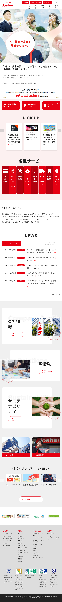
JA (56, 2)
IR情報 (20, 531)
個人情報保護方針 (9, 596)
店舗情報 (26, 2)
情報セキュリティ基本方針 (21, 596)
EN (59, 2)
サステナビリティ (37, 531)
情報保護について (57, 7)
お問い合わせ (47, 2)
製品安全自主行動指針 (34, 596)
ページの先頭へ (59, 529)
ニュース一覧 (56, 294)
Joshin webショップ (36, 2)
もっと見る (13, 334)
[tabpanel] (14, 136)
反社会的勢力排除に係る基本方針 (49, 596)
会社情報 (5, 531)
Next (60, 131)
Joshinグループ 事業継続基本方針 (31, 597)
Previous (2, 131)
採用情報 (49, 531)
